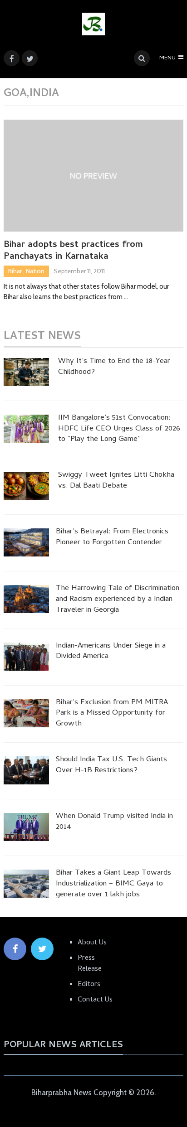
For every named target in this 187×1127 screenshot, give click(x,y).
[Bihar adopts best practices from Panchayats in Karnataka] (93, 176)
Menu (167, 58)
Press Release (90, 964)
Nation (35, 271)
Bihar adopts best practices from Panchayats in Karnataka (73, 251)
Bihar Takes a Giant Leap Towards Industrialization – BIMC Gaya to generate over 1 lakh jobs (113, 884)
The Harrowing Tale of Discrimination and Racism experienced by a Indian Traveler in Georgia (117, 600)
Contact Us (95, 1000)
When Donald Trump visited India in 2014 (114, 822)
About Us (92, 943)
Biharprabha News (61, 1092)
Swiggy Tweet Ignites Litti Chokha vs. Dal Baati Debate (116, 481)
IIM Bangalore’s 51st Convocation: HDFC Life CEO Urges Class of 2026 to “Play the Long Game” (119, 429)
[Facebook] (15, 949)
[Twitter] (42, 949)
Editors (89, 985)
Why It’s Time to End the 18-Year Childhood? (114, 367)
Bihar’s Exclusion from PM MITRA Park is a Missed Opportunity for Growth (112, 714)
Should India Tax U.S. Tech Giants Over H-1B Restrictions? (111, 766)
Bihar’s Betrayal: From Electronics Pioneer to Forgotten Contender (112, 538)
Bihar (15, 271)
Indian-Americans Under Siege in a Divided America (111, 652)
